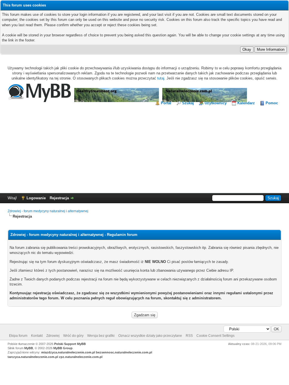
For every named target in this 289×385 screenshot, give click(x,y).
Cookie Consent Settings (215, 336)
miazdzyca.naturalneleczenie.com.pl (68, 352)
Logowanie (36, 198)
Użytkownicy (216, 103)
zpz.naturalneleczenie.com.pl (80, 357)
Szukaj (188, 103)
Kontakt (37, 336)
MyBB (28, 348)
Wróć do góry (73, 336)
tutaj (160, 78)
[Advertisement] (144, 148)
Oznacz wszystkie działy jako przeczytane (150, 336)
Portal (166, 103)
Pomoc (272, 103)
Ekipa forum (18, 336)
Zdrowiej (53, 336)
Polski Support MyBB (70, 344)
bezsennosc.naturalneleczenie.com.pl (124, 352)
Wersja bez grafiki (101, 336)
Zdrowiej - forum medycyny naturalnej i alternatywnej (48, 211)
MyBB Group (63, 348)
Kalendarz (246, 103)
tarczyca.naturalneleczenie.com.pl (33, 357)
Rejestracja (59, 198)
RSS (189, 336)
